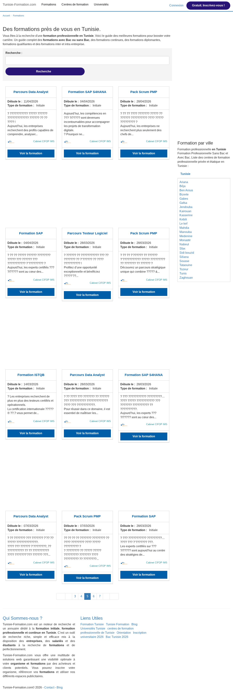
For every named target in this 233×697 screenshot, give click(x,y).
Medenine (185, 236)
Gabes (183, 198)
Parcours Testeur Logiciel (87, 233)
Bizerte (184, 194)
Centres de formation (75, 4)
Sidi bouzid (186, 252)
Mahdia (184, 227)
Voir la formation (31, 153)
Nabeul (184, 244)
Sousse (184, 261)
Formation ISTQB (30, 375)
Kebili (183, 219)
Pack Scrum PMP (143, 92)
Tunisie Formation (117, 624)
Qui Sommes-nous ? (22, 618)
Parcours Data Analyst (30, 92)
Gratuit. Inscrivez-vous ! (208, 5)
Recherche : (13, 52)
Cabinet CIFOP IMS (43, 141)
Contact (49, 687)
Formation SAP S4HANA (87, 92)
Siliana (184, 256)
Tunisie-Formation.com (19, 4)
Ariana (183, 182)
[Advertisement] (87, 196)
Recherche (44, 71)
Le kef (183, 223)
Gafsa (183, 202)
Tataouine (185, 265)
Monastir (185, 240)
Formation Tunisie (92, 624)
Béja (182, 186)
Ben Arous (186, 190)
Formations (49, 4)
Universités (101, 4)
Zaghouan (186, 277)
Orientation (124, 632)
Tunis (183, 273)
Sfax (182, 248)
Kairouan (185, 211)
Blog (134, 624)
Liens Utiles (91, 618)
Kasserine (186, 215)
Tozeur (183, 269)
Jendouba (185, 207)
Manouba (185, 231)
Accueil (6, 15)
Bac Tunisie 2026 (117, 636)
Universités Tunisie (92, 628)
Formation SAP (31, 233)
